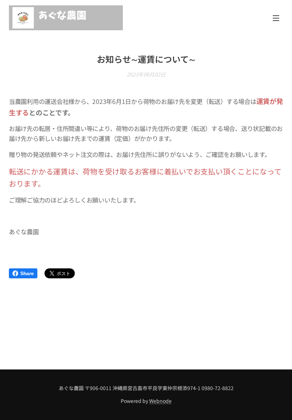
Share (27, 273)
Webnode (160, 400)
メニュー (276, 18)
